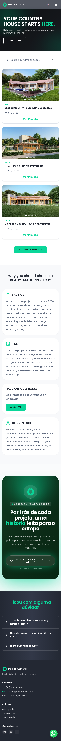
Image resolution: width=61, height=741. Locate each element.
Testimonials (8, 717)
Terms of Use (8, 713)
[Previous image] (6, 85)
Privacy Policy (9, 709)
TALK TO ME (14, 40)
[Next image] (55, 85)
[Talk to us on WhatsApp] (54, 734)
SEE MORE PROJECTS (30, 249)
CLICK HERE (15, 407)
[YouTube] (11, 732)
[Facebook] (17, 732)
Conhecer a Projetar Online (30, 561)
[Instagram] (4, 732)
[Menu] (56, 4)
